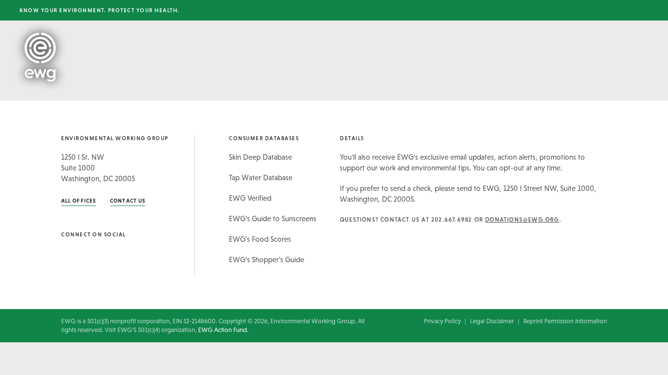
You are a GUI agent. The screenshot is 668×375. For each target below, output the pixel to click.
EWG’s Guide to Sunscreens (272, 218)
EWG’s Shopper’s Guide (266, 259)
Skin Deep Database (260, 157)
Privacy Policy (442, 321)
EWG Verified (250, 198)
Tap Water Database (260, 177)
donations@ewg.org (522, 219)
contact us (127, 201)
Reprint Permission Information (565, 321)
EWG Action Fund (222, 329)
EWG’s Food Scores (260, 239)
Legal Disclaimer (492, 321)
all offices (78, 201)
